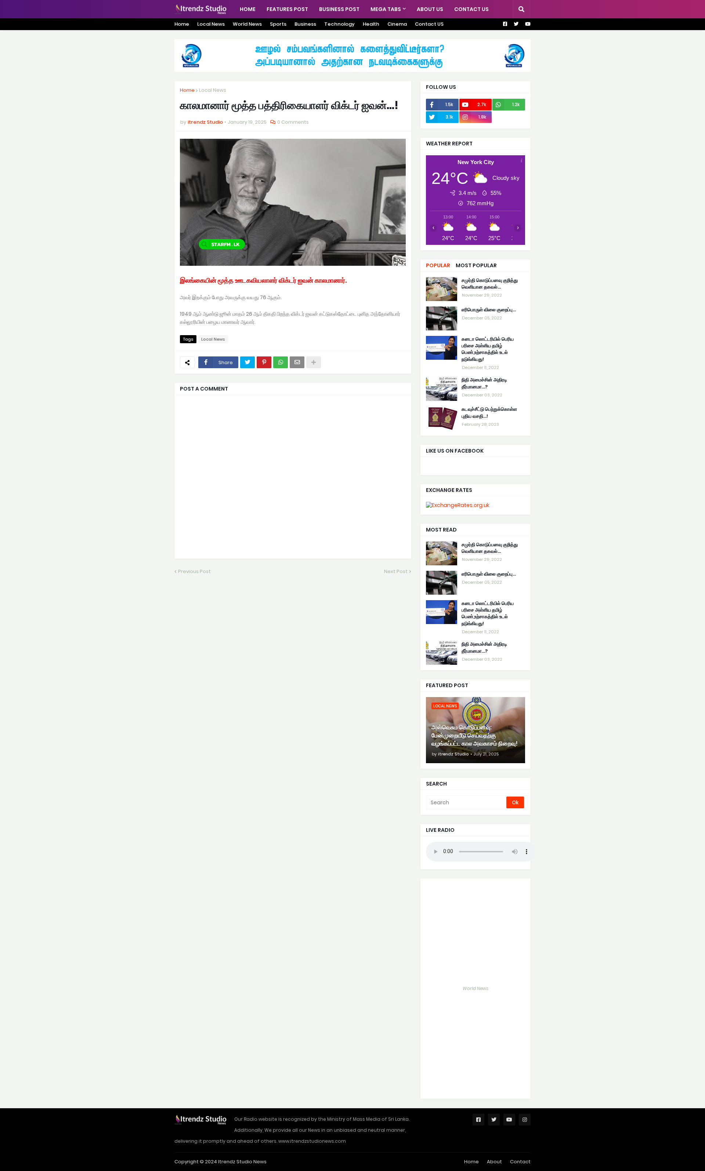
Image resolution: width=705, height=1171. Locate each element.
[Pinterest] (264, 362)
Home (181, 24)
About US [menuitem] (430, 9)
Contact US (429, 24)
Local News (211, 24)
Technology (339, 24)
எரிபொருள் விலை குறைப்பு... (489, 310)
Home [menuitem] (248, 9)
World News (247, 24)
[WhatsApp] (280, 362)
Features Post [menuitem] (287, 9)
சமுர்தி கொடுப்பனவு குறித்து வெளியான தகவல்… (490, 283)
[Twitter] (247, 362)
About (494, 1161)
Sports (278, 24)
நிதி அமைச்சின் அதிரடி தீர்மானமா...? (484, 383)
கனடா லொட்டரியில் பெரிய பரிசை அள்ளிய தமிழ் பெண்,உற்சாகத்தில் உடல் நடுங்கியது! (488, 349)
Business (305, 24)
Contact (520, 1161)
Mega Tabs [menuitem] (385, 9)
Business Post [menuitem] (339, 9)
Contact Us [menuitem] (471, 9)
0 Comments (293, 122)
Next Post (396, 571)
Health (371, 24)
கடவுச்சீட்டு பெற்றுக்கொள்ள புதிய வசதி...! (489, 413)
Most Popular (476, 265)
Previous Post (194, 571)
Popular (438, 265)
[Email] (297, 362)
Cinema (397, 24)
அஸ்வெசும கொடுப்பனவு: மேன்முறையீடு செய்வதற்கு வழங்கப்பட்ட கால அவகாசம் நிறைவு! (474, 736)
